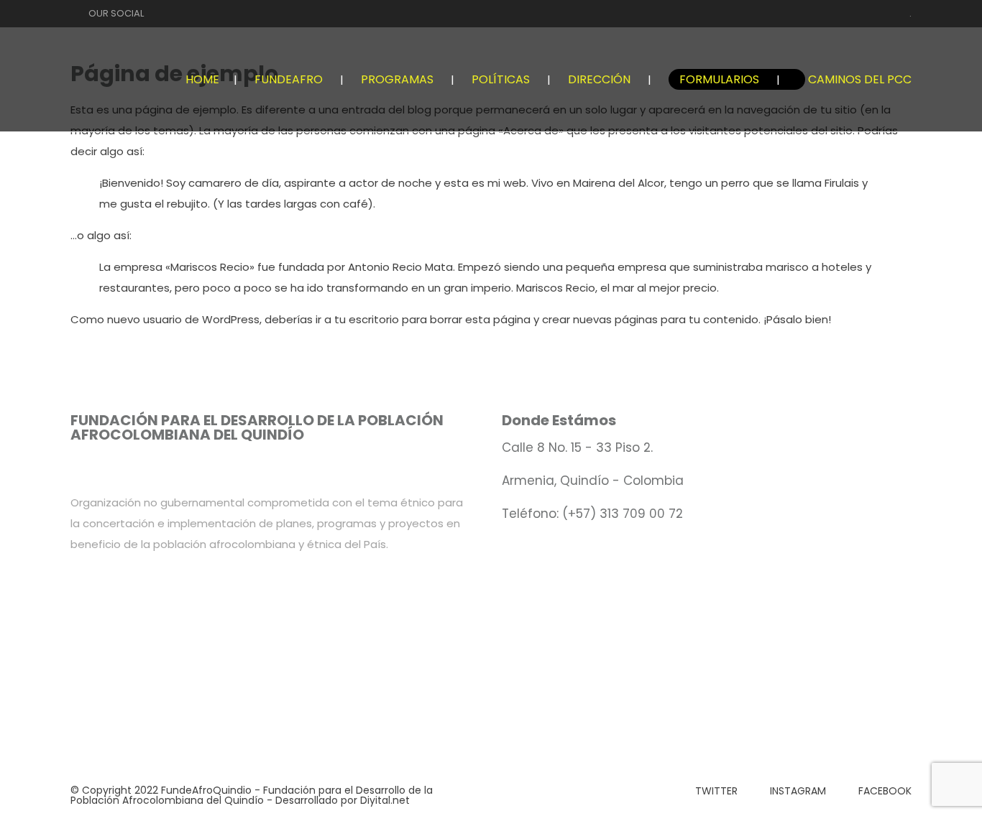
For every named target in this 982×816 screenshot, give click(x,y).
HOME (202, 79)
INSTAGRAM (798, 791)
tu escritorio (366, 319)
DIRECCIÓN (599, 79)
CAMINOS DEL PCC (860, 79)
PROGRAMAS (397, 79)
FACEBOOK (885, 791)
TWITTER (716, 791)
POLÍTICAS (501, 79)
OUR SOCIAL (116, 13)
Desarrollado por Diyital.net (342, 800)
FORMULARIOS (719, 79)
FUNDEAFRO (288, 79)
